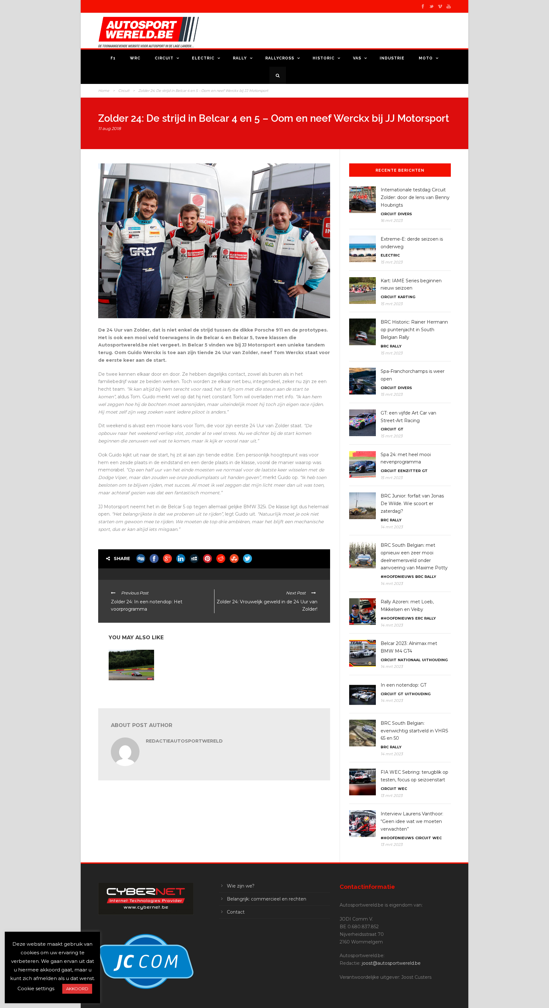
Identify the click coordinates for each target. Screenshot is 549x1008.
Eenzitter (409, 471)
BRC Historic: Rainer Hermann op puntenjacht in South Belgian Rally (414, 329)
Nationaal (409, 660)
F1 (113, 58)
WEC (402, 788)
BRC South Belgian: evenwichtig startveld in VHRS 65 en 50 (414, 730)
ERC (419, 618)
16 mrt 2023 (392, 220)
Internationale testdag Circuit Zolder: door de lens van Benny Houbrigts (415, 197)
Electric (203, 58)
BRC (385, 346)
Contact (236, 912)
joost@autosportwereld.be (391, 963)
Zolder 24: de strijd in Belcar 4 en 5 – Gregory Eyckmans (130, 691)
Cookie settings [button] (35, 988)
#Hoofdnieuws (397, 576)
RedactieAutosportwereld (184, 741)
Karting (406, 297)
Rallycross (279, 58)
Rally (240, 58)
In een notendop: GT (403, 685)
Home (103, 90)
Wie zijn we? (240, 886)
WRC (135, 58)
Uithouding (435, 660)
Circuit (164, 58)
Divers (405, 214)
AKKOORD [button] (77, 988)
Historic (324, 58)
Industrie (392, 58)
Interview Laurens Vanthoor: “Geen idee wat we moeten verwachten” (412, 821)
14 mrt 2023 (392, 527)
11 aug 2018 (109, 128)
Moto (426, 58)
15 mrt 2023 (392, 262)
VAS (357, 58)
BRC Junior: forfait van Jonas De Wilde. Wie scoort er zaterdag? (412, 503)
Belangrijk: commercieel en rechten (266, 899)
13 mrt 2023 (392, 795)
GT (400, 429)
